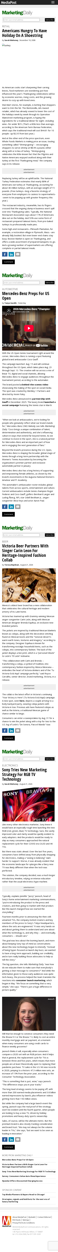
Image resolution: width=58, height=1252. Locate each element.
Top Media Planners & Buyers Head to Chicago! (23, 1194)
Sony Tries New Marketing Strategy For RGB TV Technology (29, 1171)
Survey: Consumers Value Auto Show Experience (24, 1176)
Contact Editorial (44, 1217)
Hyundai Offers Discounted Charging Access (22, 1181)
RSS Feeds (16, 1220)
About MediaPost (19, 1217)
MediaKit (31, 1217)
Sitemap (26, 1220)
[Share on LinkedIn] (11, 254)
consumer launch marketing (30, 980)
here (22, 700)
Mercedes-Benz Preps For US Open (18, 1160)
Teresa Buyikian (12, 565)
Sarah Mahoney (11, 40)
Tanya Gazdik (11, 303)
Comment (8, 262)
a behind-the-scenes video (34, 384)
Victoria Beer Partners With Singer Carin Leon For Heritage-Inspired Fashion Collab (24, 1165)
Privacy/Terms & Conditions (24, 1223)
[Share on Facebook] (4, 254)
